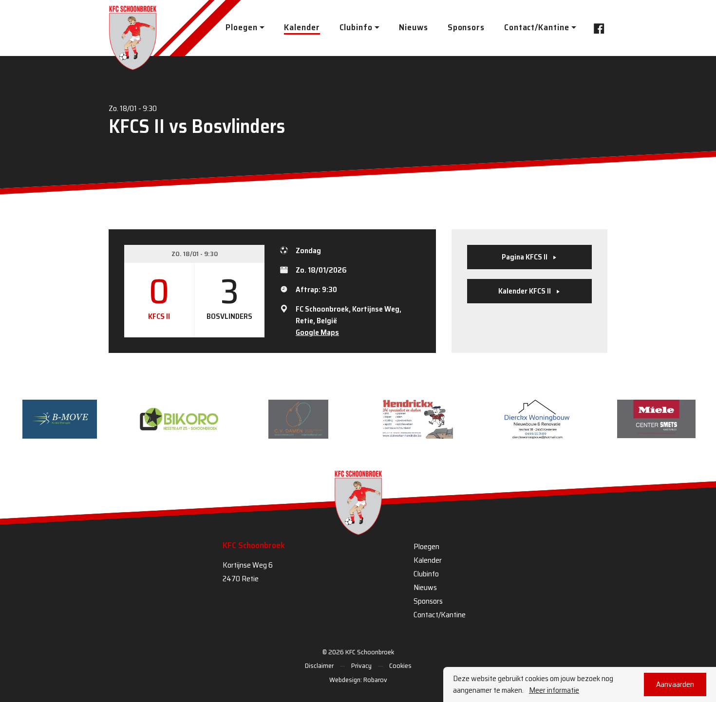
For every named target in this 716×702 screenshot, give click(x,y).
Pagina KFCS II (525, 257)
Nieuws (413, 27)
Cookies (400, 665)
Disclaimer (319, 665)
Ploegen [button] (241, 27)
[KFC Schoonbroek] (133, 37)
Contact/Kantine (440, 615)
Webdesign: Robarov (358, 679)
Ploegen (426, 546)
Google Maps (317, 332)
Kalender (302, 27)
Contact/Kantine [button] (536, 27)
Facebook (597, 28)
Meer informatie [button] (554, 690)
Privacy (361, 665)
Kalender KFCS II (525, 291)
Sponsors (466, 27)
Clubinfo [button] (356, 27)
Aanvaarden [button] (675, 684)
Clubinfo (426, 574)
